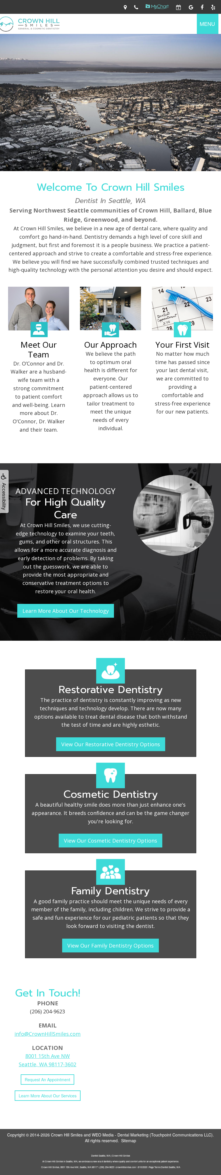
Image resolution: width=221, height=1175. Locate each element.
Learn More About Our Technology (65, 610)
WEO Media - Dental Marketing (120, 1135)
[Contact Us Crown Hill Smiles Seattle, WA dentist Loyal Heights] (125, 7)
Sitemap (128, 1140)
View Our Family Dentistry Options (110, 945)
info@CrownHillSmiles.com (47, 1033)
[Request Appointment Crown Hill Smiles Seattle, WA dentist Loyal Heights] (178, 7)
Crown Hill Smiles (67, 1135)
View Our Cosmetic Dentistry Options (110, 840)
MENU (207, 23)
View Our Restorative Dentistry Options (110, 744)
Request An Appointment (47, 1079)
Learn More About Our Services (48, 1096)
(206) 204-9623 (47, 1011)
